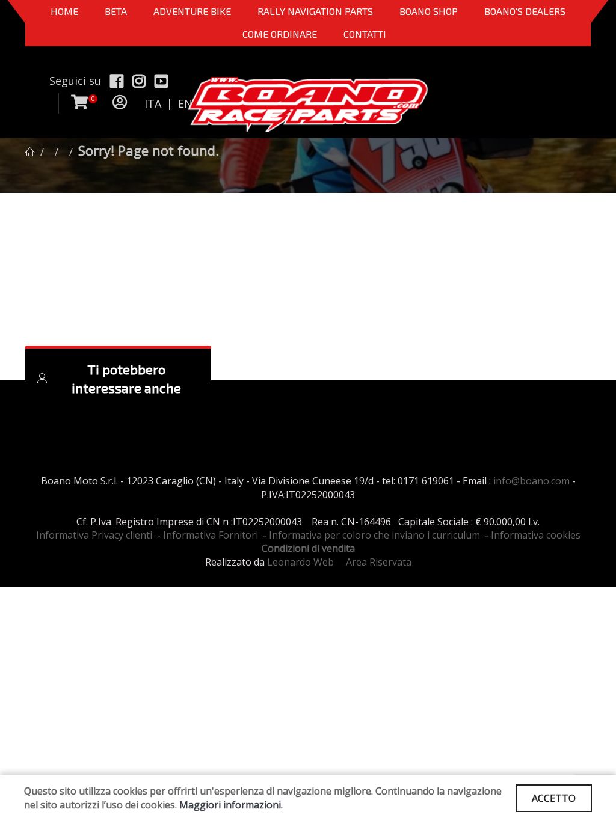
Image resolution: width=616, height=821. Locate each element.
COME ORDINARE (279, 34)
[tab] (118, 379)
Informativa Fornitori (210, 535)
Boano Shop (428, 11)
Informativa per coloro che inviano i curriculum (374, 535)
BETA (116, 11)
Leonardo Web (300, 562)
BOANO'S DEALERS (524, 11)
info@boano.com (531, 480)
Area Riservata (378, 562)
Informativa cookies (536, 535)
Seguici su (75, 80)
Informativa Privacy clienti (94, 535)
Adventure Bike (192, 11)
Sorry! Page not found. (148, 150)
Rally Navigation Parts (315, 11)
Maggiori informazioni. (231, 804)
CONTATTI (364, 34)
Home (64, 11)
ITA (152, 103)
